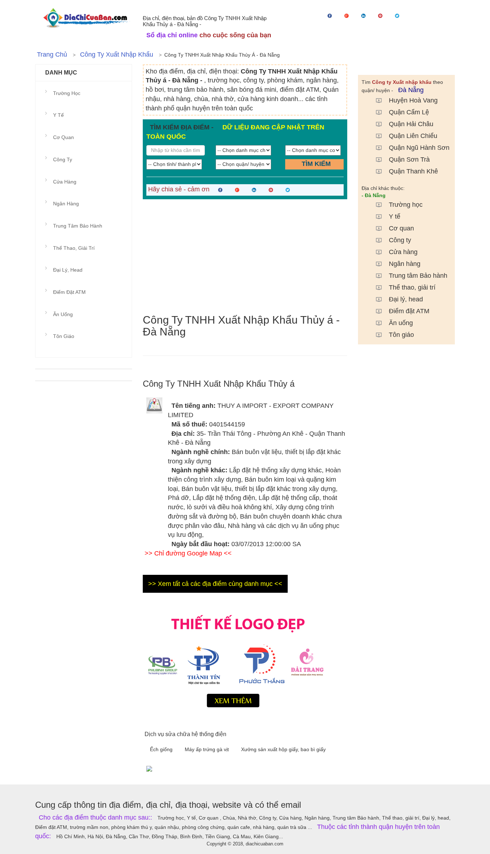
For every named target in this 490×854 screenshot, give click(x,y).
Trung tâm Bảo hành (418, 275)
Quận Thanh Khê (413, 171)
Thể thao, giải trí (412, 287)
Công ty (400, 240)
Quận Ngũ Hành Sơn (419, 147)
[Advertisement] (245, 256)
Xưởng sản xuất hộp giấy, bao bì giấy (283, 749)
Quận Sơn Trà (409, 159)
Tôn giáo (401, 334)
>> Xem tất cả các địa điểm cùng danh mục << (215, 583)
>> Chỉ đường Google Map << (188, 553)
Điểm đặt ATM (409, 311)
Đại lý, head (406, 299)
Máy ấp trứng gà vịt (207, 749)
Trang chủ (52, 54)
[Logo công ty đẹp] (245, 659)
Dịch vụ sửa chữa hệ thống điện (185, 734)
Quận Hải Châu (411, 124)
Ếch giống (162, 749)
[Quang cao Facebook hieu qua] (299, 768)
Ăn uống (401, 322)
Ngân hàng (404, 263)
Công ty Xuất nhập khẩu (116, 54)
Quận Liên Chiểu (413, 135)
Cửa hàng (403, 252)
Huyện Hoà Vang (413, 100)
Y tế (394, 216)
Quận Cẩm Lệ (409, 112)
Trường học (406, 204)
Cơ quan (401, 228)
